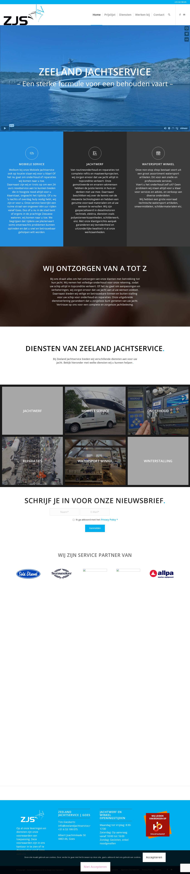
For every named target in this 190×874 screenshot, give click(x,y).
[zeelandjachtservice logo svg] (24, 14)
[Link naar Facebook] (180, 14)
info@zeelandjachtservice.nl (74, 825)
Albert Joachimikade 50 (72, 835)
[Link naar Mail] (184, 14)
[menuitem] (96, 14)
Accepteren (154, 857)
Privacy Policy (108, 519)
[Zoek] (169, 14)
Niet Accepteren (95, 867)
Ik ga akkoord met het (97, 519)
